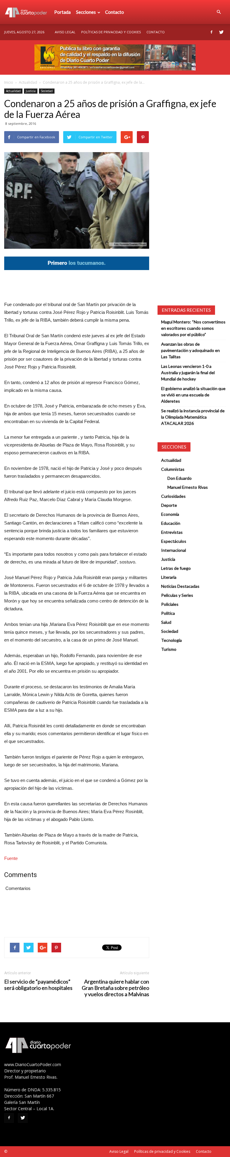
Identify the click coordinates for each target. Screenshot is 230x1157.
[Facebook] (211, 32)
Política (168, 613)
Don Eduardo (179, 478)
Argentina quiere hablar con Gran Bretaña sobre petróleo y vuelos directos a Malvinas (115, 987)
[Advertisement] (77, 285)
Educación (170, 523)
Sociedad (47, 91)
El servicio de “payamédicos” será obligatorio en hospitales (38, 984)
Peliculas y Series (177, 595)
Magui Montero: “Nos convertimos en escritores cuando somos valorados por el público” (193, 328)
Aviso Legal (65, 32)
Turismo (168, 649)
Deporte (169, 505)
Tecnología (171, 640)
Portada (62, 12)
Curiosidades (173, 496)
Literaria (168, 577)
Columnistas (172, 469)
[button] (218, 12)
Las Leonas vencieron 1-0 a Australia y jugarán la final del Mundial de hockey (188, 372)
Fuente (11, 858)
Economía (170, 514)
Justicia (31, 91)
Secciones (86, 12)
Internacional (173, 550)
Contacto (114, 12)
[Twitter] (221, 32)
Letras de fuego (176, 568)
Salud (166, 622)
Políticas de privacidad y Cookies (111, 32)
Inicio (8, 82)
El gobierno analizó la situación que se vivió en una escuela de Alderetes (193, 395)
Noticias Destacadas (180, 586)
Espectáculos (173, 541)
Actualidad (28, 82)
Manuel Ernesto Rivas (187, 487)
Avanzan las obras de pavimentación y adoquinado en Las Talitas (190, 350)
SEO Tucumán (19, 1151)
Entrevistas (172, 532)
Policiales (169, 604)
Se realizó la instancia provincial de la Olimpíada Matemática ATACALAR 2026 (193, 417)
